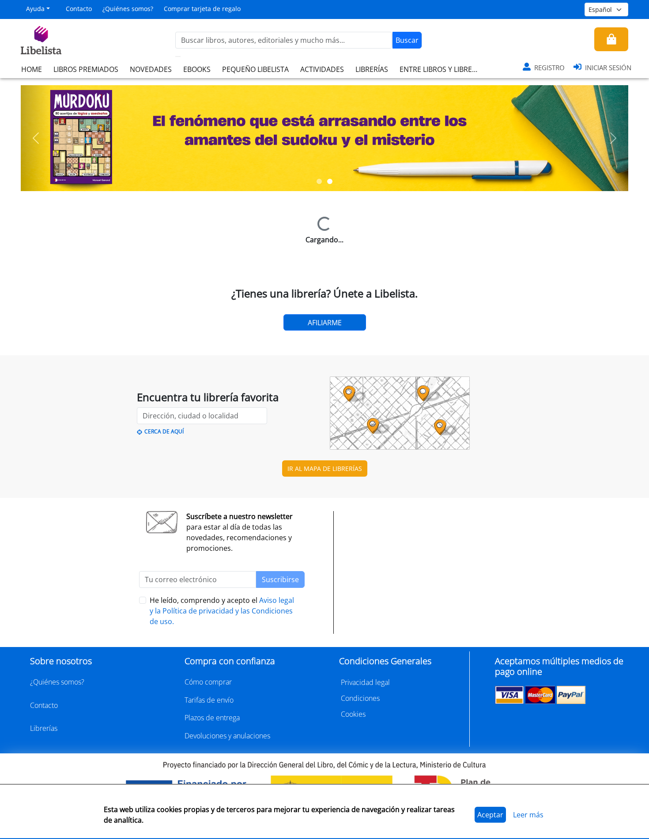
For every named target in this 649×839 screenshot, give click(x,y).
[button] (36, 138)
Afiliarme (325, 322)
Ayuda (35, 8)
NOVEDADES (151, 69)
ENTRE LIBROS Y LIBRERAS (442, 69)
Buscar (407, 40)
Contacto (79, 8)
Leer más (528, 815)
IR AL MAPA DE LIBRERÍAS (324, 468)
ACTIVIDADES (322, 69)
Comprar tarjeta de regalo (202, 8)
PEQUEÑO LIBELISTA (255, 69)
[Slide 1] (319, 181)
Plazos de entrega (212, 717)
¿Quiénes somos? (127, 8)
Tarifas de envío (209, 700)
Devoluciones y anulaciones (227, 736)
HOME (31, 69)
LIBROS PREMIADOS (85, 69)
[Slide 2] (329, 181)
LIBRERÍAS (371, 69)
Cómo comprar (208, 682)
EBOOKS (197, 69)
